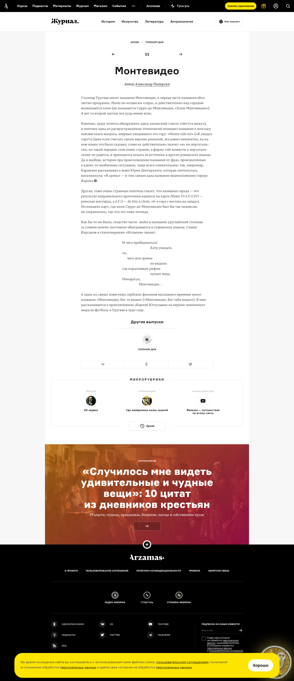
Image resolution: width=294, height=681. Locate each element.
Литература (154, 21)
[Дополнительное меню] (133, 6)
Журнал (82, 6)
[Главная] (147, 557)
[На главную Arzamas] (6, 6)
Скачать (241, 5)
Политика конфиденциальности (158, 570)
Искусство (130, 21)
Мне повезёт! (232, 21)
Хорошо (260, 665)
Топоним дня (154, 42)
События (119, 6)
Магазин (100, 6)
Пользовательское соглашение (107, 570)
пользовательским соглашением (182, 662)
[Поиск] (288, 6)
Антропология (181, 21)
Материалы (62, 6)
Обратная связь (218, 570)
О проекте (71, 570)
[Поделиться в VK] (103, 364)
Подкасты (40, 6)
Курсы (22, 6)
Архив (135, 42)
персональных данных (78, 667)
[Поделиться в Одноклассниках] (146, 364)
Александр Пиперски (152, 84)
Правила (194, 570)
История (108, 21)
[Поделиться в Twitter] (190, 364)
